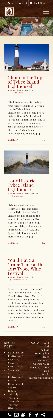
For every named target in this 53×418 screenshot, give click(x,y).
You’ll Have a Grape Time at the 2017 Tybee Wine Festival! (26, 266)
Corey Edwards (16, 90)
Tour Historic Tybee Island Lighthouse (21, 185)
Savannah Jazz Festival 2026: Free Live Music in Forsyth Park (16, 359)
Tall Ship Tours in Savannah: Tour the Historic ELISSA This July (15, 405)
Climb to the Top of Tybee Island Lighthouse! (25, 81)
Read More (12, 140)
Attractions (18, 93)
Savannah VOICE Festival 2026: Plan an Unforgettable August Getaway (16, 380)
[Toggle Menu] (46, 12)
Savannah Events (20, 280)
